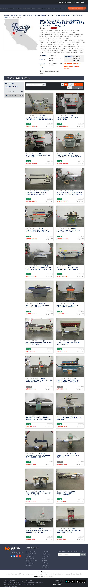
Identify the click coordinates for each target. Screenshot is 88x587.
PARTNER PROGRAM (51, 8)
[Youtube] (20, 556)
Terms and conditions (72, 63)
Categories (45, 551)
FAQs (43, 558)
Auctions (11, 8)
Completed (78, 85)
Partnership (30, 558)
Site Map (45, 563)
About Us (63, 8)
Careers (44, 560)
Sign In (60, 2)
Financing (31, 8)
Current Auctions (10, 15)
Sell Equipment (31, 551)
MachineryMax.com (17, 552)
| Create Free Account (74, 2)
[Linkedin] (12, 556)
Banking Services (31, 560)
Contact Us (29, 563)
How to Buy (30, 556)
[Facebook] (14, 556)
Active (71, 85)
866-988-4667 (15, 554)
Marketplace (21, 8)
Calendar (39, 8)
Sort (69, 87)
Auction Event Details (18, 78)
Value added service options (71, 67)
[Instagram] (17, 556)
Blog (43, 562)
